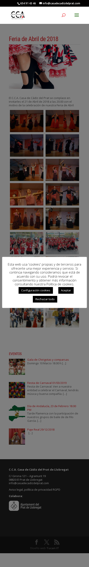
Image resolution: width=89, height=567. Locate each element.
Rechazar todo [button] (45, 299)
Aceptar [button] (66, 290)
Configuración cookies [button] (35, 290)
